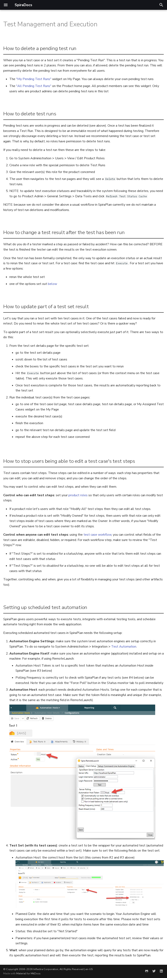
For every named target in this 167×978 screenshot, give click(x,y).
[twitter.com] (154, 971)
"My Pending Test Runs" (33, 79)
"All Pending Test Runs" (33, 86)
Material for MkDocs (28, 973)
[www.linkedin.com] (161, 971)
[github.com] (146, 971)
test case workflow (97, 534)
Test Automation (123, 646)
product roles (78, 495)
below (52, 284)
